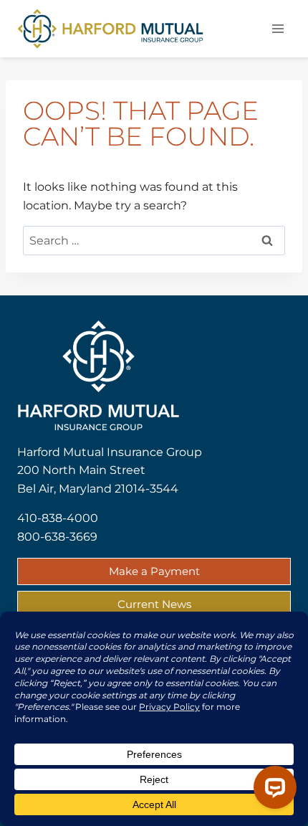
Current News (154, 604)
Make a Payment (154, 571)
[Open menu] (277, 28)
